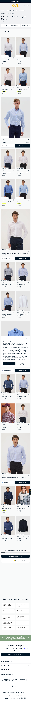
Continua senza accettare (21, 338)
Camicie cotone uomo (7, 611)
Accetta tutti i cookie (9, 363)
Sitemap (20, 695)
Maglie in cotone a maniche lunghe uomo (8, 617)
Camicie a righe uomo (7, 628)
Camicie (21, 10)
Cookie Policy (24, 692)
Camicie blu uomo (22, 623)
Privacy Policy (13, 695)
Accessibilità (6, 692)
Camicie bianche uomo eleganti (7, 623)
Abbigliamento (14, 10)
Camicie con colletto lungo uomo (7, 606)
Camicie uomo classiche (21, 617)
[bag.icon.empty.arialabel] (28, 5)
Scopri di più (21, 639)
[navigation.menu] (2, 5)
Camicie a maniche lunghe (8, 13)
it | (16, 686)
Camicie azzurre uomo (21, 628)
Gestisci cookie (15, 692)
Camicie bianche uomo (21, 605)
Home (2, 10)
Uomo (7, 10)
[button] (30, 492)
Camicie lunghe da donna (22, 611)
